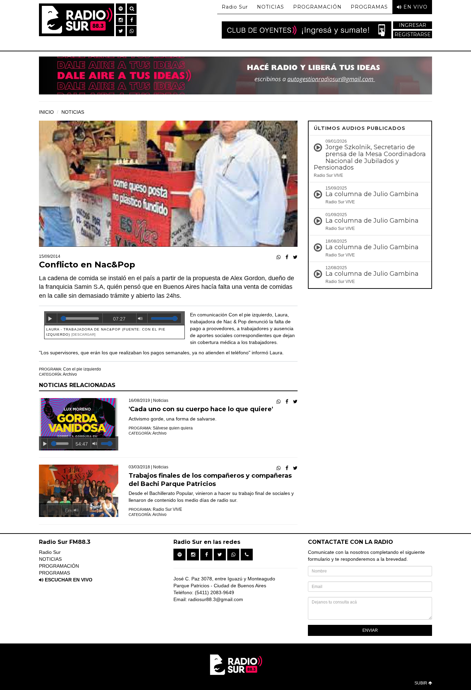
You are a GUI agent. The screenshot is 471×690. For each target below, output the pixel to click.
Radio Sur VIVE (167, 509)
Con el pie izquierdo (82, 369)
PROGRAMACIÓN (317, 7)
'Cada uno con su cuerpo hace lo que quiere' (201, 409)
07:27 (119, 319)
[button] (121, 8)
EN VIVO (415, 7)
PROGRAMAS (369, 7)
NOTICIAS (270, 7)
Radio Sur (235, 7)
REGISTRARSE (412, 34)
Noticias (160, 400)
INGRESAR (412, 25)
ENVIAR (370, 630)
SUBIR (421, 683)
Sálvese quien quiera (173, 428)
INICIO (46, 112)
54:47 (82, 444)
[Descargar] (83, 334)
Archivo (70, 374)
